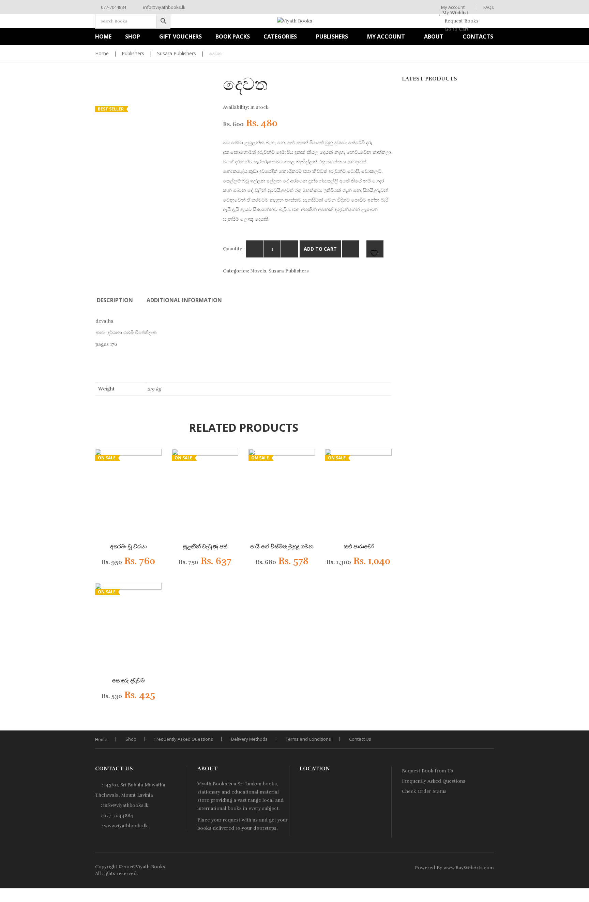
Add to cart (320, 249)
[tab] (115, 300)
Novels (258, 271)
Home (102, 53)
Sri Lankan (249, 784)
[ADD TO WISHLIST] (374, 248)
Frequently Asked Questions (183, 739)
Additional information (184, 300)
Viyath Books (150, 867)
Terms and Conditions (308, 739)
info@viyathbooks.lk (163, 7)
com (489, 868)
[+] (289, 248)
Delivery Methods (249, 739)
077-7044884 (113, 7)
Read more (123, 563)
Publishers (133, 53)
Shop (130, 739)
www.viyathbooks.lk (126, 826)
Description (115, 300)
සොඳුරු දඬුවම (128, 680)
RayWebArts (469, 868)
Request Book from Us (427, 771)
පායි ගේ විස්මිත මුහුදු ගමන (282, 546)
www (448, 868)
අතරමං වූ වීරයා (128, 546)
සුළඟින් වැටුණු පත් (205, 546)
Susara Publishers (176, 53)
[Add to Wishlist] (150, 563)
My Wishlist (454, 13)
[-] (254, 248)
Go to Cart (456, 29)
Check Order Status (424, 791)
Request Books (461, 21)
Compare (350, 248)
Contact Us (360, 739)
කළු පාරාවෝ (359, 546)
